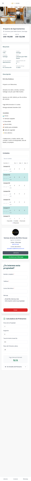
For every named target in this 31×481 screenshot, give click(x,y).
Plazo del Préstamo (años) (10, 346)
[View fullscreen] (28, 21)
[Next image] (28, 15)
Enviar (15, 310)
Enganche (6, 330)
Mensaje (5, 295)
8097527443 (15, 244)
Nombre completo (8, 274)
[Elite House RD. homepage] (15, 3)
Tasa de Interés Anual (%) (10, 338)
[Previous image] (3, 15)
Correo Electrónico (8, 288)
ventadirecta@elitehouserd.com (15, 248)
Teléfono (6, 281)
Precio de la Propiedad (9, 322)
